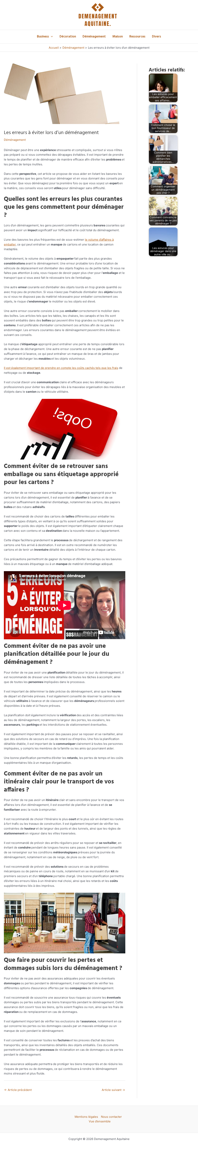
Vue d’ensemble (100, 1121)
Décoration (68, 36)
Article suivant (113, 1090)
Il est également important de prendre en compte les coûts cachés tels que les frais (61, 368)
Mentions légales (86, 1117)
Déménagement (94, 36)
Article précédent (18, 1090)
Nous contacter (111, 1117)
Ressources (137, 36)
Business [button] (43, 36)
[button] (51, 36)
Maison (117, 36)
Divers (156, 36)
